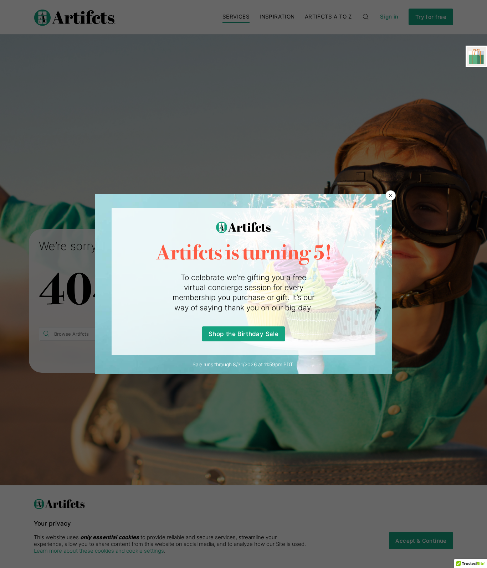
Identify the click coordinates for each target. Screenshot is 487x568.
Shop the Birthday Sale (243, 333)
